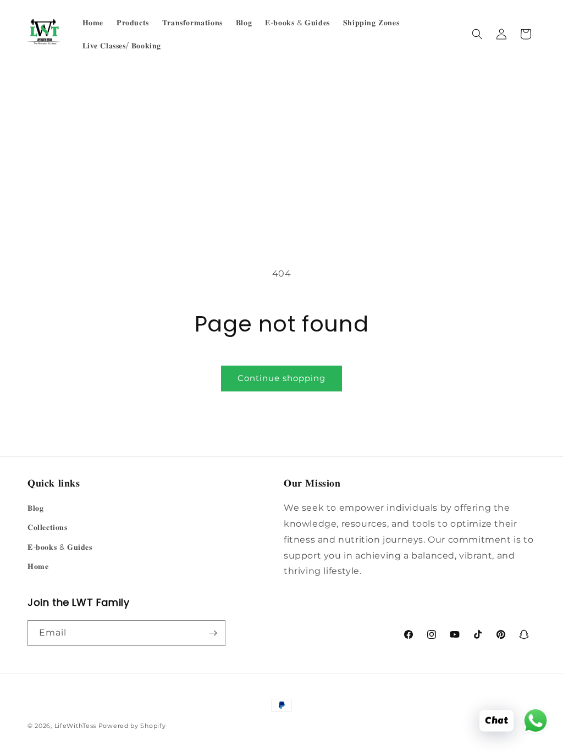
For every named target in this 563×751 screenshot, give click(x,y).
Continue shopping (281, 378)
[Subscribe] (213, 633)
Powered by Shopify (132, 726)
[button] (477, 34)
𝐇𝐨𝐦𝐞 (37, 566)
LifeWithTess (75, 726)
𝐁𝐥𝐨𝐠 (35, 508)
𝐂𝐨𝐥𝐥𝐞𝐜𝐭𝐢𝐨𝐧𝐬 (47, 527)
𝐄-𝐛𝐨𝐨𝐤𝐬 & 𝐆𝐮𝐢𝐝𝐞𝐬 (59, 547)
